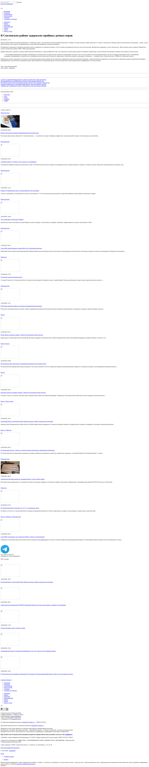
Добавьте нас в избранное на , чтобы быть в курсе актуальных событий (23, 86)
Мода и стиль (8, 31)
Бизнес (6, 28)
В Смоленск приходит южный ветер (11, 277)
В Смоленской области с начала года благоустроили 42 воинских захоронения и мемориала (28, 450)
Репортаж (7, 13)
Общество (7, 22)
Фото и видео (8, 16)
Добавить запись (9, 756)
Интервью (7, 11)
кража (6, 97)
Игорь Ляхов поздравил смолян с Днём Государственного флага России (22, 335)
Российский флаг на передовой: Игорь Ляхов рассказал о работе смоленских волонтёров (27, 421)
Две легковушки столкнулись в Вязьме (12, 219)
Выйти (6, 759)
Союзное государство (10, 19)
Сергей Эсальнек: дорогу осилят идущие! (13, 628)
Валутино (7, 94)
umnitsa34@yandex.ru (28, 722)
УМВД (6, 101)
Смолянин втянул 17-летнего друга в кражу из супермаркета (18, 162)
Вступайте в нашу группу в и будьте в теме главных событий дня (25, 82)
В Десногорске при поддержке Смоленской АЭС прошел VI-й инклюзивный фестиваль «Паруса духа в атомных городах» (37, 674)
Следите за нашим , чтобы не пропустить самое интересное (23, 79)
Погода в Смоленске (7, 4)
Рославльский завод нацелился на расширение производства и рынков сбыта (23, 363)
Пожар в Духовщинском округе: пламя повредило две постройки (20, 190)
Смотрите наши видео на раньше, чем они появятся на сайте (23, 84)
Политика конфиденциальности (10, 747)
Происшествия (8, 26)
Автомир (6, 17)
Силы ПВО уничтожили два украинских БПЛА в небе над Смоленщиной (22, 537)
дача (5, 96)
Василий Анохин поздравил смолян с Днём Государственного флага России (23, 392)
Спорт (6, 29)
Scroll (2, 753)
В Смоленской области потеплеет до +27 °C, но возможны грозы (20, 508)
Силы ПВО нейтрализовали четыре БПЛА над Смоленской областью (21, 248)
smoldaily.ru (68, 734)
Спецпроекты (8, 14)
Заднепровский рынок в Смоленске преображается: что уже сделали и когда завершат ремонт (28, 651)
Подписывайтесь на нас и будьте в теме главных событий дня (22, 81)
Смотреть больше (6, 680)
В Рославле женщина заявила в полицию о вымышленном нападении (21, 306)
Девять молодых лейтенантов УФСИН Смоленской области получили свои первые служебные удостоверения (33, 605)
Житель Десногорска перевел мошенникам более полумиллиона (20, 133)
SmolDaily (12, 750)
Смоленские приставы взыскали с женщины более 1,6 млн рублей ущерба (22, 479)
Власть (6, 23)
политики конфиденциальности (25, 764)
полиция (6, 99)
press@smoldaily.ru (16, 716)
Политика (7, 25)
